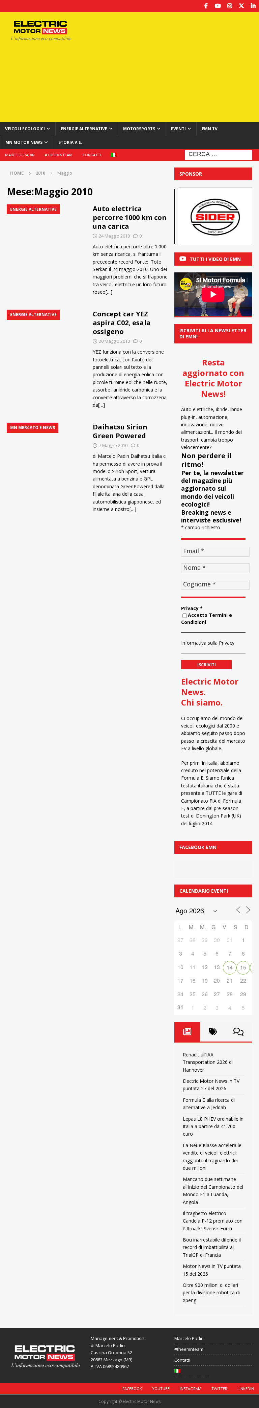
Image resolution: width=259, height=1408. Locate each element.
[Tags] (213, 1032)
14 (230, 967)
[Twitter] (241, 6)
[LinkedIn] (253, 6)
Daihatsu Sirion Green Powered (120, 431)
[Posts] (187, 1032)
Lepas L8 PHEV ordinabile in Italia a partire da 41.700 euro (213, 1126)
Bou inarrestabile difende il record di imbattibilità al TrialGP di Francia (212, 1247)
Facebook (132, 1388)
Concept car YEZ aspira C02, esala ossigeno (122, 322)
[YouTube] (218, 6)
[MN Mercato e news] (46, 453)
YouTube (161, 1388)
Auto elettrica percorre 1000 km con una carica (130, 217)
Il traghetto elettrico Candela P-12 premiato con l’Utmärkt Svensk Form (212, 1221)
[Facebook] (206, 6)
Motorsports (139, 129)
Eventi (178, 129)
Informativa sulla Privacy (207, 643)
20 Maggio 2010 (114, 341)
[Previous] (188, 216)
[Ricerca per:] (218, 154)
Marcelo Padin (20, 154)
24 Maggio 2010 (114, 236)
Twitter (219, 1388)
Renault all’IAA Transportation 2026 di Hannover (208, 1062)
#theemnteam (59, 154)
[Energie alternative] (46, 234)
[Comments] (238, 1032)
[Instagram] (229, 6)
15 (243, 967)
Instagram (190, 1388)
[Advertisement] (177, 66)
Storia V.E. (70, 142)
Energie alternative (84, 129)
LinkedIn (245, 1388)
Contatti (92, 154)
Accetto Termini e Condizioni (206, 618)
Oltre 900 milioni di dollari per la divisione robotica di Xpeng (211, 1292)
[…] (109, 292)
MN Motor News (23, 142)
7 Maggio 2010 (113, 445)
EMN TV (210, 129)
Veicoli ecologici (25, 129)
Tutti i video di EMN (215, 259)
